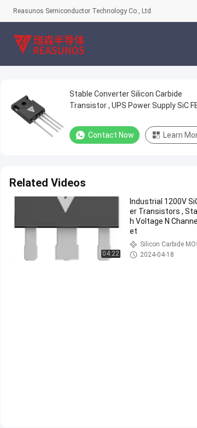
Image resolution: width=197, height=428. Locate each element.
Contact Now (111, 135)
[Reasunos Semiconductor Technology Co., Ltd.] (48, 44)
